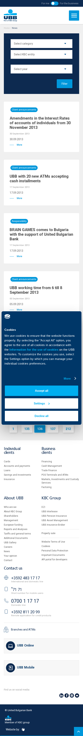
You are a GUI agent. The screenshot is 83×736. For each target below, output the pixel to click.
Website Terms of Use (53, 541)
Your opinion (10, 556)
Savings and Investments (17, 475)
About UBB (13, 498)
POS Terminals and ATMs (55, 475)
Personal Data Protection (55, 550)
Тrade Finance (49, 470)
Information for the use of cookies (34, 349)
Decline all (41, 416)
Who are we (10, 507)
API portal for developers (54, 559)
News (7, 551)
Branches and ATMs (23, 629)
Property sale (48, 533)
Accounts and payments (17, 466)
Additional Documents (16, 538)
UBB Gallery (10, 542)
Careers (8, 547)
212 (68, 429)
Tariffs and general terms (17, 533)
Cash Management (52, 466)
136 (39, 429)
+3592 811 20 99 (25, 612)
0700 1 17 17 (25, 601)
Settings (39, 403)
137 (52, 429)
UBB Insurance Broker (53, 524)
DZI (43, 507)
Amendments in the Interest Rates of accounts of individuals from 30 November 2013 (40, 123)
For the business (69, 3)
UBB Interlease (50, 511)
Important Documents (53, 555)
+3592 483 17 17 (25, 578)
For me (45, 3)
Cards (7, 461)
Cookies (46, 546)
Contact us (13, 568)
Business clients (48, 451)
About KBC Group (13, 511)
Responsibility (19, 221)
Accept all (41, 390)
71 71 (16, 589)
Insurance (9, 479)
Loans (7, 470)
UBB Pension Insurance (54, 516)
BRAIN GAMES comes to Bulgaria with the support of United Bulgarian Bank (41, 234)
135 (27, 429)
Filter (65, 83)
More (67, 378)
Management (11, 520)
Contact (8, 560)
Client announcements (24, 109)
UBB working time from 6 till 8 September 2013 (36, 290)
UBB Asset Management (55, 520)
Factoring (47, 487)
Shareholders (11, 516)
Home (7, 28)
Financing (47, 461)
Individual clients (12, 451)
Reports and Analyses (15, 529)
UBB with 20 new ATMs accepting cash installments (39, 178)
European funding (13, 524)
